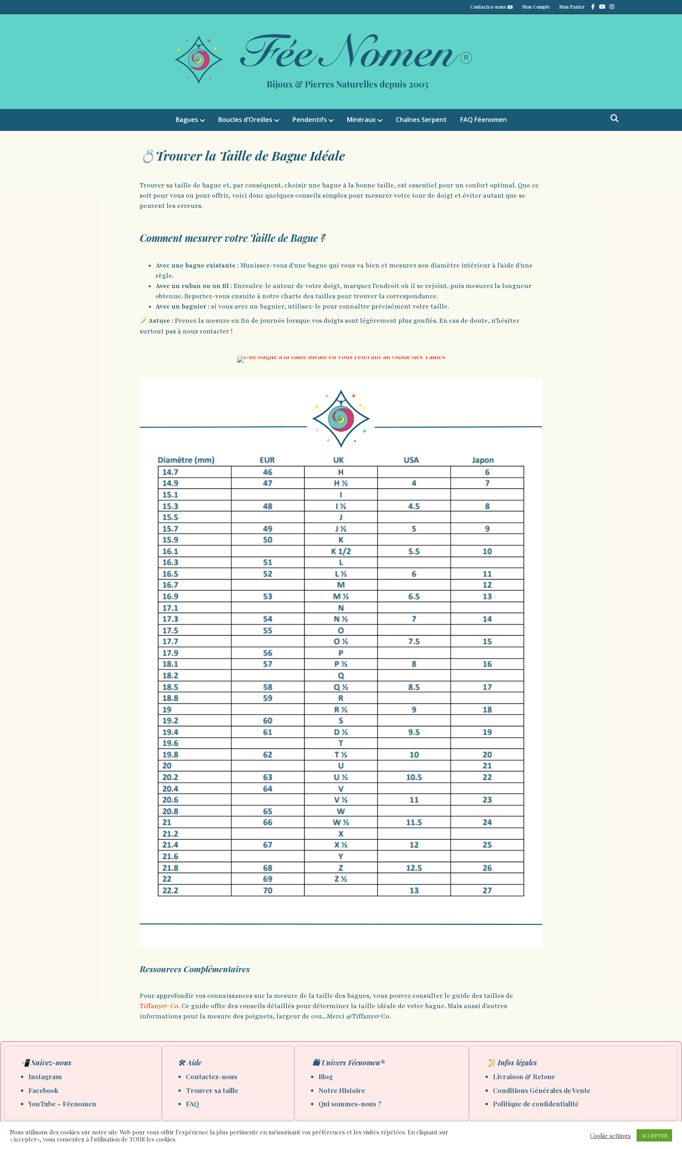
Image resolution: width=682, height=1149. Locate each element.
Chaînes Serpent (421, 119)
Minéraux (361, 119)
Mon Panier (572, 7)
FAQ (192, 1103)
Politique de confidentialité (536, 1103)
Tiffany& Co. (160, 1006)
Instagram (45, 1076)
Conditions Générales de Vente (541, 1090)
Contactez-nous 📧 (491, 7)
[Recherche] (612, 118)
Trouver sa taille (212, 1090)
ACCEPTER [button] (654, 1135)
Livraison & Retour (524, 1076)
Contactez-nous (211, 1076)
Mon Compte (536, 7)
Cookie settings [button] (610, 1135)
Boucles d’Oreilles (245, 119)
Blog (326, 1076)
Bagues (187, 119)
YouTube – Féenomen (62, 1103)
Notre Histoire (342, 1090)
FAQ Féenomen (483, 119)
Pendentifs (309, 119)
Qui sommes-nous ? (350, 1103)
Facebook (43, 1090)
